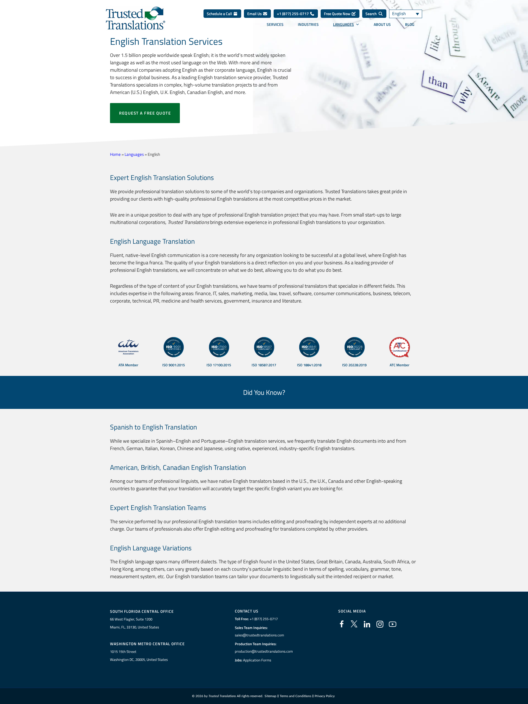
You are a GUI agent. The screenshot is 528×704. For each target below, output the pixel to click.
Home (115, 154)
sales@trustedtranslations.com (259, 635)
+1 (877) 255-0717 (293, 13)
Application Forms (257, 660)
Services (275, 24)
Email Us (255, 13)
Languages (343, 24)
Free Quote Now (337, 13)
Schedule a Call (220, 13)
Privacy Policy (325, 696)
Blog (409, 24)
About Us (382, 24)
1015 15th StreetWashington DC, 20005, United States (139, 655)
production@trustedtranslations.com (264, 651)
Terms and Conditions (295, 696)
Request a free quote (145, 113)
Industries (308, 24)
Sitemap (270, 696)
